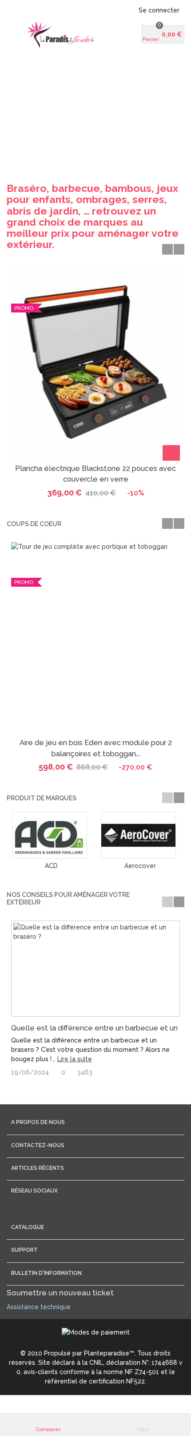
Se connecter (159, 10)
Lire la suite (74, 1059)
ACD (51, 865)
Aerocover (140, 865)
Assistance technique (39, 1306)
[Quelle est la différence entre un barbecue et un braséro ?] (95, 969)
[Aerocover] (140, 835)
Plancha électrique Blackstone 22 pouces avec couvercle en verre (95, 473)
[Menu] (17, 34)
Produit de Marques (41, 798)
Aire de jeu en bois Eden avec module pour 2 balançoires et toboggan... (96, 748)
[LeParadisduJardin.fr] (61, 34)
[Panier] (171, 453)
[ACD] (51, 835)
